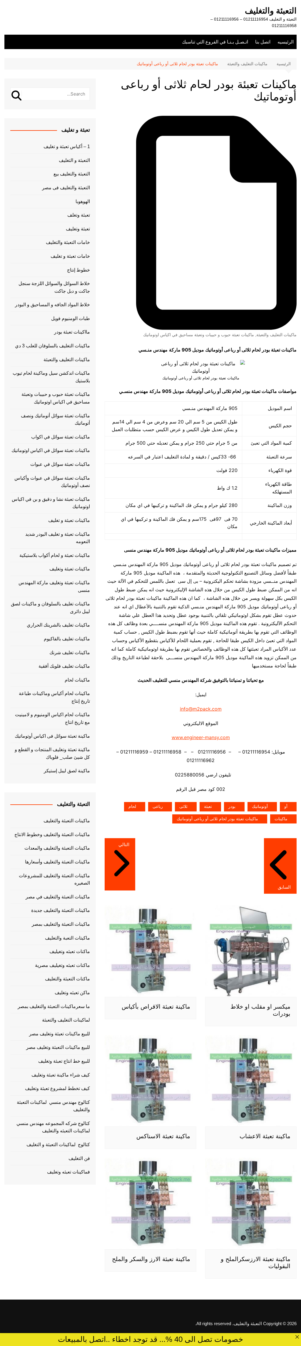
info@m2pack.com (201, 709)
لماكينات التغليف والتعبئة (66, 1019)
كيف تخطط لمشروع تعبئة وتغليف (57, 1088)
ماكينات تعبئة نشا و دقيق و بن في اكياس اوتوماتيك (51, 503)
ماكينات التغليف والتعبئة (276, 334)
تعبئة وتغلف (78, 214)
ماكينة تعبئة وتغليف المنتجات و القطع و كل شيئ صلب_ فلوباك (52, 753)
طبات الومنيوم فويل (70, 318)
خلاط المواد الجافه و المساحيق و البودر (52, 304)
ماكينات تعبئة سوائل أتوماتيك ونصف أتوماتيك (55, 419)
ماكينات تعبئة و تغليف (69, 520)
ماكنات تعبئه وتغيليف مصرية (62, 965)
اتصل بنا (262, 41)
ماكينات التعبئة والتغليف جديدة (60, 910)
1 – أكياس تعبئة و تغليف (67, 146)
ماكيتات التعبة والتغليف (67, 937)
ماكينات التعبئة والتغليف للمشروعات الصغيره (54, 879)
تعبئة (208, 806)
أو (285, 806)
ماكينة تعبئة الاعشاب (265, 1136)
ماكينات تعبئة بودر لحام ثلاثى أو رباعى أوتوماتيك (217, 818)
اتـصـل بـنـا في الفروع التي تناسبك (215, 41)
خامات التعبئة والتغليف (68, 242)
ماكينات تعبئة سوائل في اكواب (60, 436)
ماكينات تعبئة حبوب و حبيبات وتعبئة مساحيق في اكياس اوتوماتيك (198, 334)
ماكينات (281, 818)
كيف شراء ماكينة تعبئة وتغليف (60, 1074)
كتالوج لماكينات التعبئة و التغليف (58, 1144)
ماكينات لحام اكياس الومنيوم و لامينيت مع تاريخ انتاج (52, 718)
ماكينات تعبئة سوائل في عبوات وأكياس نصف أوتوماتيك (52, 482)
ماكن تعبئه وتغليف (72, 992)
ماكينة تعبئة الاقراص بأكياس (156, 1006)
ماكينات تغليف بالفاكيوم (67, 638)
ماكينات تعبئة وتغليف (69, 568)
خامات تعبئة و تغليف (70, 256)
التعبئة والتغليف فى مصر (66, 187)
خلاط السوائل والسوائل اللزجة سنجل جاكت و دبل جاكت (54, 287)
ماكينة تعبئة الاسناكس (163, 1136)
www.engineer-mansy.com (201, 737)
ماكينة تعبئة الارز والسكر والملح (151, 1259)
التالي (123, 844)
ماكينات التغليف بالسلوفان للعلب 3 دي (52, 345)
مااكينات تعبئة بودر (72, 331)
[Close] (297, 1337)
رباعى (158, 806)
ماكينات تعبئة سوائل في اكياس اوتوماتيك (50, 450)
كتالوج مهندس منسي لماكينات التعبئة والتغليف (53, 1106)
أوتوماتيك (260, 806)
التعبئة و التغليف (74, 160)
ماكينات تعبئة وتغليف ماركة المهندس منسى (54, 586)
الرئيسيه (285, 41)
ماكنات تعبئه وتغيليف (69, 951)
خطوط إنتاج (78, 269)
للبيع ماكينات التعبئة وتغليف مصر (58, 1047)
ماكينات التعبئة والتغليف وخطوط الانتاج (52, 834)
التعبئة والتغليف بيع (71, 173)
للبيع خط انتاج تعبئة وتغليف (64, 1061)
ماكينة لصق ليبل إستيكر (67, 770)
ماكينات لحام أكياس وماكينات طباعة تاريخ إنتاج (54, 697)
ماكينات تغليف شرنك (69, 652)
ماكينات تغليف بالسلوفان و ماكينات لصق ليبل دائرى (50, 607)
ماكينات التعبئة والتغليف (67, 820)
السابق (284, 887)
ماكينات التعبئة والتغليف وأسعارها (57, 861)
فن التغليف (79, 1158)
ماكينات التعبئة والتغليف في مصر (58, 896)
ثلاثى (183, 806)
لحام (132, 806)
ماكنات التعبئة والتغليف (67, 978)
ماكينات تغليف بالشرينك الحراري (58, 624)
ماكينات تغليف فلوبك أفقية (64, 666)
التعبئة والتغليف (271, 11)
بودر (231, 806)
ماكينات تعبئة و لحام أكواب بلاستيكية (54, 555)
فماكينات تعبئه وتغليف (68, 1171)
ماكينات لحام (77, 679)
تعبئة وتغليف (78, 228)
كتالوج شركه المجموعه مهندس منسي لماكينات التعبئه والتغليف (53, 1127)
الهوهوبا (83, 201)
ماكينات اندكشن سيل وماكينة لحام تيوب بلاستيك (51, 377)
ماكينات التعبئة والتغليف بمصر (61, 924)
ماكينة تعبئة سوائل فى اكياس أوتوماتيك (52, 736)
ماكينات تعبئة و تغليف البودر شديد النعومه (57, 538)
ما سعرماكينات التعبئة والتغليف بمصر (54, 1006)
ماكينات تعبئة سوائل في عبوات (60, 464)
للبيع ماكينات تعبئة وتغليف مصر (59, 1033)
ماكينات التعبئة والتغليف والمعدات (57, 848)
